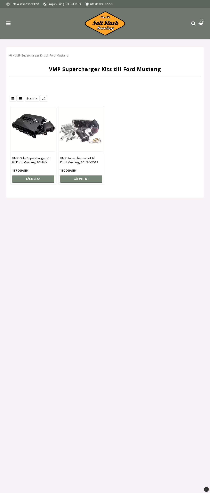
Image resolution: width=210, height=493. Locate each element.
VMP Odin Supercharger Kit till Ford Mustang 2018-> (31, 160)
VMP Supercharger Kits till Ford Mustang (41, 55)
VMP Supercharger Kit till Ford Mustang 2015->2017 (79, 160)
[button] (201, 23)
